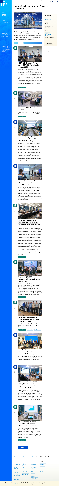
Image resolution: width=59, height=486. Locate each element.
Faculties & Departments (16, 468)
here (46, 482)
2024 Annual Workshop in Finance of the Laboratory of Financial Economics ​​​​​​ (28, 319)
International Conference (3, 15)
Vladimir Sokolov (4, 32)
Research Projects (34, 465)
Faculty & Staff (16, 472)
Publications (3, 17)
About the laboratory (3, 9)
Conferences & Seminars (33, 469)
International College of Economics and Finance (27, 456)
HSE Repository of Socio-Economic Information (42, 470)
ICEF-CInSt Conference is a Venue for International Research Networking (28, 352)
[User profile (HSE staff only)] (55, 1)
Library (41, 467)
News (2, 12)
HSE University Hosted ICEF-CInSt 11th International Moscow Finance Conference (28, 424)
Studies (24, 460)
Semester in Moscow (25, 472)
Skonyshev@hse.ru (4, 39)
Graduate (24, 467)
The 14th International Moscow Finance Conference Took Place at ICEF (28, 183)
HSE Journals (42, 464)
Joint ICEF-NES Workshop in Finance (28, 109)
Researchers (3, 24)
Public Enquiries (16, 479)
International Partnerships (16, 470)
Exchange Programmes (24, 469)
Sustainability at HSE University (17, 465)
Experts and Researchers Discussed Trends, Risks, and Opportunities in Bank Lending (29, 222)
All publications (49, 43)
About (15, 460)
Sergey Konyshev (4, 38)
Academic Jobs (33, 471)
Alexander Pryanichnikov (5, 45)
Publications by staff (43, 463)
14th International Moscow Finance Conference (27, 16)
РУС (48, 1)
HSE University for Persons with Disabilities (17, 476)
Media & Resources (42, 460)
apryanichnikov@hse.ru (5, 46)
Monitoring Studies (34, 467)
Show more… (23, 447)
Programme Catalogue (24, 464)
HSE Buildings (16, 474)
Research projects (4, 22)
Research (33, 460)
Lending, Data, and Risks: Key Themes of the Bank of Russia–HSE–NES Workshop (29, 139)
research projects (30, 329)
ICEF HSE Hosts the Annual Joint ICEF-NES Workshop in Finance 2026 (28, 65)
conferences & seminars (31, 116)
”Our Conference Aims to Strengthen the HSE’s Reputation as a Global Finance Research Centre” (29, 385)
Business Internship (25, 474)
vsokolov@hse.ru (4, 33)
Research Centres (34, 464)
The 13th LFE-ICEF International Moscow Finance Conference (29, 279)
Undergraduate (24, 465)
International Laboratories (33, 462)
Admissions (24, 461)
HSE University (16, 456)
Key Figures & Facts (17, 463)
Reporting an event (37, 329)
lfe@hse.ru (3, 54)
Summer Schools (25, 471)
